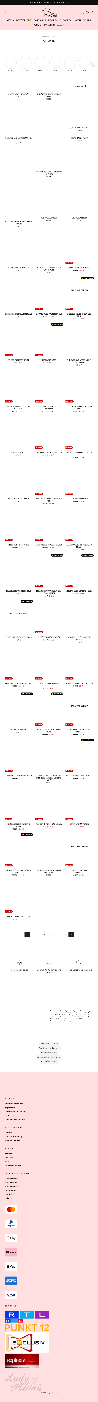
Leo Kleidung (11, 1190)
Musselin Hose (11, 1186)
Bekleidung (54, 20)
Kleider (38, 25)
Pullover (8, 1198)
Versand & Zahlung (13, 1136)
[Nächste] (93, 65)
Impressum (10, 1107)
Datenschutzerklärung (15, 1111)
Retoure (8, 1132)
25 (38, 934)
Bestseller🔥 (24, 20)
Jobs (7, 1161)
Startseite (45, 37)
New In (10, 20)
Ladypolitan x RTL (13, 1165)
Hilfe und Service (13, 1140)
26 (43, 934)
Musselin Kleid (11, 1182)
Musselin (49, 25)
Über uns (9, 1157)
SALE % (60, 25)
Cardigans (40, 20)
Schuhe (87, 20)
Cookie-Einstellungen (15, 1119)
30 (64, 934)
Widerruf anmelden (14, 1103)
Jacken (67, 20)
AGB (7, 1115)
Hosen (77, 20)
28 (54, 934)
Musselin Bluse (12, 1179)
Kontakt (8, 1153)
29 (59, 934)
